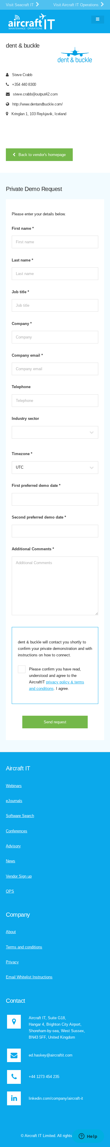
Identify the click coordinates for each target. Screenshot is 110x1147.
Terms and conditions (24, 947)
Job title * (20, 292)
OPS (10, 891)
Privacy (12, 962)
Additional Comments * (33, 549)
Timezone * (22, 454)
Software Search (20, 816)
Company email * (27, 355)
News (10, 861)
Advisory (13, 846)
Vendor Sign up (19, 876)
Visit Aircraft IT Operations (76, 5)
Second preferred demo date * (39, 517)
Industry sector (25, 418)
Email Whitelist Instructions (29, 977)
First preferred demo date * (36, 485)
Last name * (22, 260)
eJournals (14, 801)
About (11, 932)
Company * (22, 323)
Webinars (14, 786)
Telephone (21, 387)
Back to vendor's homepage (42, 154)
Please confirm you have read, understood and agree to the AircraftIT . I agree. (56, 679)
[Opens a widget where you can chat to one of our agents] (88, 1136)
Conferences (16, 831)
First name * (23, 228)
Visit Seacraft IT (20, 5)
